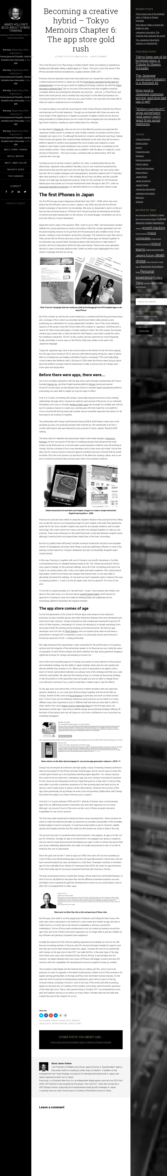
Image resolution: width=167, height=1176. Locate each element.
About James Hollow (16, 163)
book (137, 215)
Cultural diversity (143, 139)
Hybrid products (143, 244)
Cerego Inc (52, 384)
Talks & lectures (141, 287)
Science (139, 202)
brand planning (144, 215)
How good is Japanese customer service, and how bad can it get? (151, 96)
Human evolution (143, 160)
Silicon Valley (157, 283)
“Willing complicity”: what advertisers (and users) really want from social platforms (150, 116)
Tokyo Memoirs (15, 176)
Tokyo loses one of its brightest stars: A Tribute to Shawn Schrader (80, 1042)
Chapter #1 (59, 129)
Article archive (15, 156)
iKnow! (92, 384)
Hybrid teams (74, 1024)
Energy (139, 147)
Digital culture (142, 143)
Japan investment (152, 262)
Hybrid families (156, 239)
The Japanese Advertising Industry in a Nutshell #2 (151, 79)
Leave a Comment (99, 57)
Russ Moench (76, 695)
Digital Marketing (154, 222)
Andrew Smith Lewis (79, 404)
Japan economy (143, 181)
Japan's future (142, 185)
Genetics (140, 156)
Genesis (21, 203)
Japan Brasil (141, 177)
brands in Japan (157, 215)
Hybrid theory (142, 172)
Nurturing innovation (151, 266)
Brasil (137, 219)
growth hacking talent (89, 594)
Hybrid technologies (61, 1021)
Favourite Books (15, 169)
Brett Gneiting (71, 631)
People (138, 272)
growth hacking (59, 1024)
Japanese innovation (145, 193)
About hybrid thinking (15, 149)
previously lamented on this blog (54, 187)
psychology (147, 283)
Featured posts (143, 152)
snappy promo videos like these (76, 706)
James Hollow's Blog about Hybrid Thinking (16, 28)
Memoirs (76, 1021)
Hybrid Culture (142, 164)
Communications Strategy (148, 219)
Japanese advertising (145, 189)
